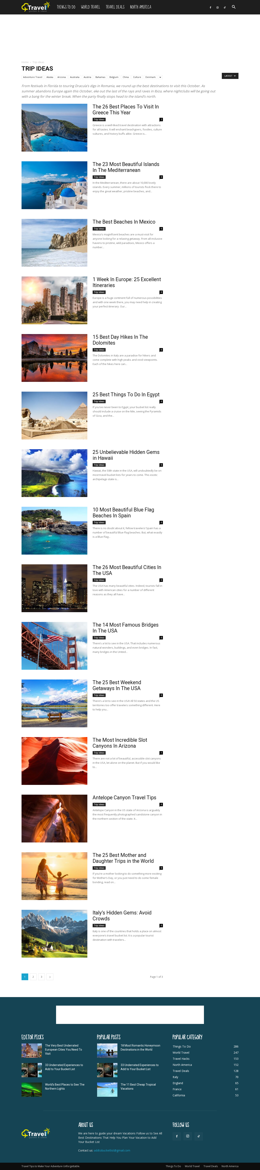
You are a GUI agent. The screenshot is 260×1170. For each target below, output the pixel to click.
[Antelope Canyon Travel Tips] (54, 818)
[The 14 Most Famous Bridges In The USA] (54, 646)
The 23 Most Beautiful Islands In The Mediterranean (126, 167)
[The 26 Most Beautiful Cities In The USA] (54, 588)
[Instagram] (217, 7)
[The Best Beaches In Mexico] (54, 243)
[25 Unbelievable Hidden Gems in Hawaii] (54, 473)
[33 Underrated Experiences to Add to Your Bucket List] (32, 1070)
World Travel (90, 7)
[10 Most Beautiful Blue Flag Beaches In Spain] (54, 531)
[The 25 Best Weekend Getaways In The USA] (54, 703)
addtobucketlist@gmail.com (112, 1150)
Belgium (113, 77)
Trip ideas (99, 119)
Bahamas (100, 77)
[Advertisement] (130, 37)
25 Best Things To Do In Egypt (126, 395)
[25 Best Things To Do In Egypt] (54, 415)
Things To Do (66, 7)
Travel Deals (115, 7)
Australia (74, 77)
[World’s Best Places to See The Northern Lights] (32, 1090)
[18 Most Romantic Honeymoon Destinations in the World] (107, 1050)
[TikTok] (225, 7)
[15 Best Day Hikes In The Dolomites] (54, 358)
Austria (87, 77)
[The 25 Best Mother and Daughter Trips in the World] (54, 876)
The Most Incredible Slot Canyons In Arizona (120, 743)
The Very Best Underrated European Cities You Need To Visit (63, 1049)
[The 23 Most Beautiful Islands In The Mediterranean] (54, 185)
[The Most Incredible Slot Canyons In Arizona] (54, 761)
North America (140, 7)
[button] (233, 7)
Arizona (61, 77)
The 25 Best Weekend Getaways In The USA (117, 685)
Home (25, 62)
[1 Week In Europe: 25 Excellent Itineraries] (54, 300)
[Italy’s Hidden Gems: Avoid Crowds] (54, 934)
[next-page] (50, 976)
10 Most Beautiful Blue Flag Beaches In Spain (123, 513)
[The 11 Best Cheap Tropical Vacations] (107, 1090)
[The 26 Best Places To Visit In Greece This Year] (54, 128)
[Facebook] (210, 7)
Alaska (50, 77)
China (126, 77)
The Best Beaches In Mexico (124, 222)
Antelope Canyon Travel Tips (125, 798)
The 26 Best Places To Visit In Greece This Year (126, 110)
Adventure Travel (32, 77)
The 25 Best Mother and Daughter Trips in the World (123, 858)
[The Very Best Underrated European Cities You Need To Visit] (32, 1050)
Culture (137, 77)
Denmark (150, 77)
